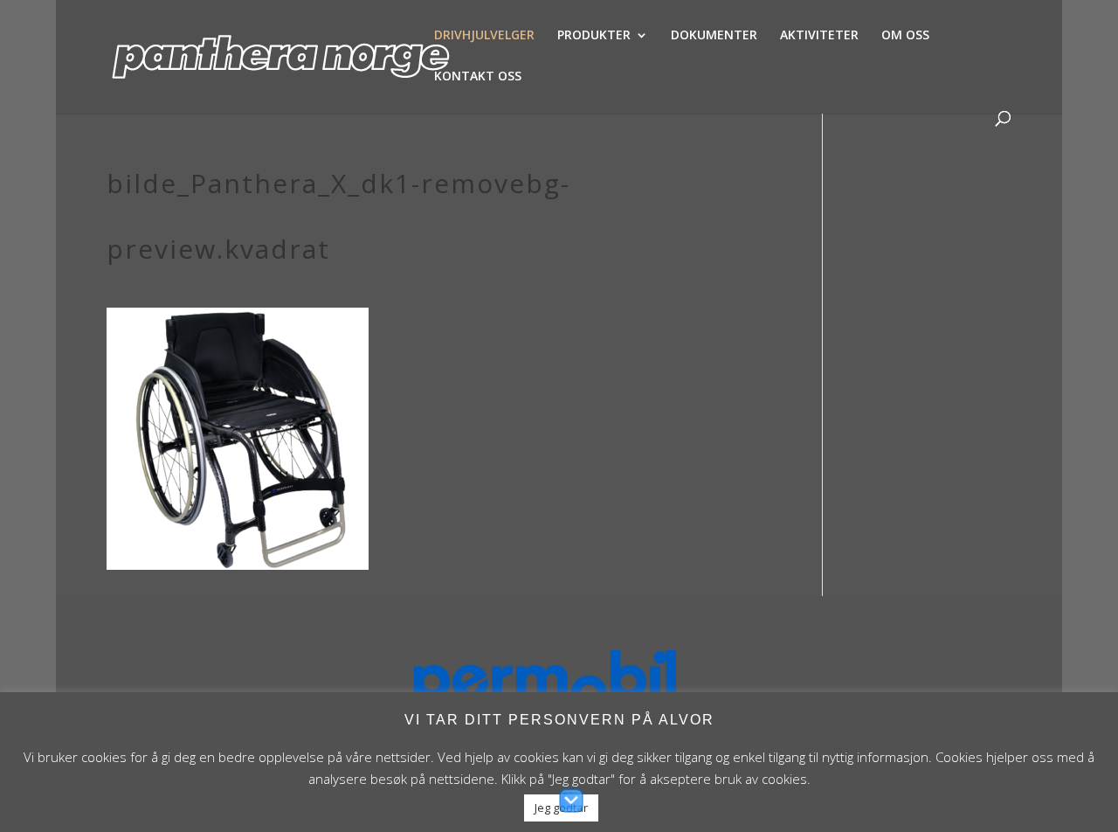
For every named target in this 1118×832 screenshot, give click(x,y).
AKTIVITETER (819, 36)
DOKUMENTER (714, 36)
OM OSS (905, 36)
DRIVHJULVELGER (484, 36)
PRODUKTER (594, 36)
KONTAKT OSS (477, 77)
